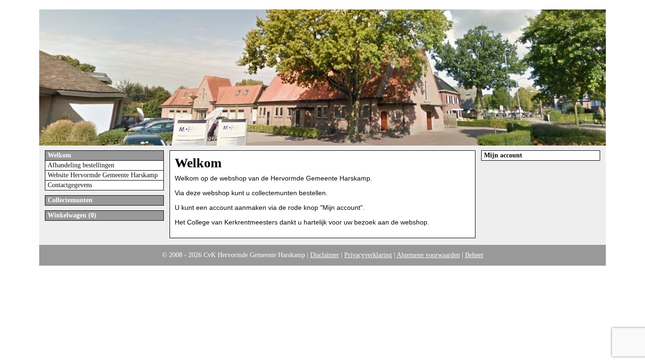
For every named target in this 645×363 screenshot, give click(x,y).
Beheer (474, 255)
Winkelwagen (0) (72, 215)
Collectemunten (70, 200)
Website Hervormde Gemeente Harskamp (103, 175)
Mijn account (503, 155)
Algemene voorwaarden (428, 255)
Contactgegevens (70, 185)
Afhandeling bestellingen (81, 165)
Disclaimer (324, 255)
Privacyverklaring (368, 255)
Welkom (59, 155)
